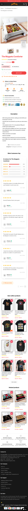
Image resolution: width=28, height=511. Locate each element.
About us (3, 466)
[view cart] (26, 4)
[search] (24, 4)
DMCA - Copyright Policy (6, 472)
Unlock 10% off (3, 505)
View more (14, 382)
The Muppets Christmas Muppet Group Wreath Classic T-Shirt (7, 374)
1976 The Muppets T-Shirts (7, 332)
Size (2, 64)
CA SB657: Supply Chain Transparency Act (10, 474)
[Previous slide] (2, 30)
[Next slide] (25, 30)
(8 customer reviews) (12, 59)
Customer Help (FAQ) (5, 488)
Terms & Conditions (5, 468)
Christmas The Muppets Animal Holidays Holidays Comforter (20, 405)
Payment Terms (4, 482)
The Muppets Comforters (7, 10)
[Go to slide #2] (17, 51)
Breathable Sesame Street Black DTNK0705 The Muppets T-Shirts (7, 313)
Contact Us (3, 486)
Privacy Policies (4, 470)
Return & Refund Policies (6, 484)
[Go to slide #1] (10, 51)
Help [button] (25, 509)
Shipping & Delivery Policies (6, 480)
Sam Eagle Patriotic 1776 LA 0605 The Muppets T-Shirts (20, 313)
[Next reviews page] (25, 286)
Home (2, 8)
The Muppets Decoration (11, 8)
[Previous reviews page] (18, 286)
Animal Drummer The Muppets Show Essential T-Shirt (20, 374)
